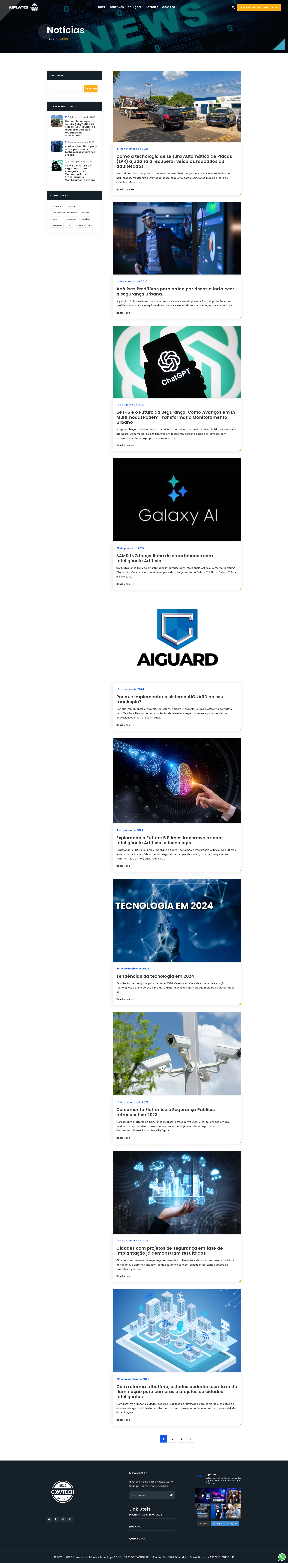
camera (57, 206)
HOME (102, 7)
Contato (168, 7)
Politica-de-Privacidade (145, 1514)
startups (57, 225)
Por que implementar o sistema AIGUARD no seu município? (169, 699)
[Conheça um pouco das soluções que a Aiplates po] (218, 1511)
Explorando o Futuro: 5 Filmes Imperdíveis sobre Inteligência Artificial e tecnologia (169, 840)
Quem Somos (137, 1538)
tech (70, 225)
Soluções (135, 7)
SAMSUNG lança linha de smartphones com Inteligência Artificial (164, 558)
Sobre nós (117, 7)
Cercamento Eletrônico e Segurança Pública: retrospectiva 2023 (165, 1112)
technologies (85, 225)
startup (86, 219)
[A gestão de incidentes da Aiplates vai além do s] (202, 1495)
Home (50, 39)
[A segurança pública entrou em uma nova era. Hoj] (202, 1511)
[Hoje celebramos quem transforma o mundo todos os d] (233, 1511)
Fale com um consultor (259, 7)
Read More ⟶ (125, 189)
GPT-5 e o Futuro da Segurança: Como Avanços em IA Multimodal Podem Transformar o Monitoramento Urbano (175, 417)
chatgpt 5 (72, 206)
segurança (70, 219)
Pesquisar (57, 75)
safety (56, 219)
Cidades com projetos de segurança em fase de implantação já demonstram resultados (169, 1250)
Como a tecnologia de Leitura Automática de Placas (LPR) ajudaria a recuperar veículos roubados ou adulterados (174, 161)
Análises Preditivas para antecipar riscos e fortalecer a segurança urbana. (175, 291)
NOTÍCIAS (152, 7)
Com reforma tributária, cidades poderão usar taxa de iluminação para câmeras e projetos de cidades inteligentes (176, 1392)
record (85, 212)
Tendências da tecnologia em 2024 (155, 976)
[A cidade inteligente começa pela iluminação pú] (233, 1495)
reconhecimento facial (65, 212)
